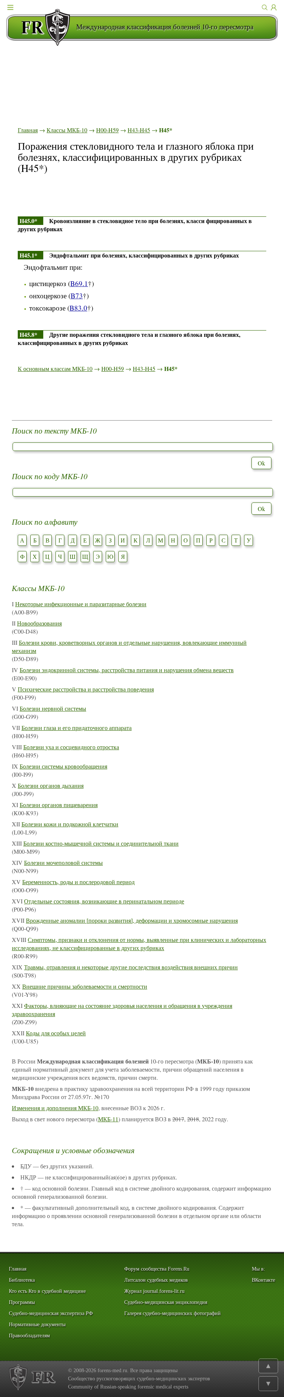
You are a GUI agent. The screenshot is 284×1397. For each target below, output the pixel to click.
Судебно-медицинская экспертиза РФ (51, 1313)
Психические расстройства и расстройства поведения (86, 689)
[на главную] (41, 27)
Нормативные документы (37, 1324)
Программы (22, 1302)
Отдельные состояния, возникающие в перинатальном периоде (104, 901)
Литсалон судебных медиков (156, 1280)
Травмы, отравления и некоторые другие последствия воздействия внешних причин (131, 967)
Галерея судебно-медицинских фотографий (172, 1313)
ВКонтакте (263, 1280)
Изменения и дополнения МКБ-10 (55, 1108)
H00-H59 (107, 130)
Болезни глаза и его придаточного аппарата (76, 727)
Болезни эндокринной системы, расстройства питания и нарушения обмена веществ (127, 670)
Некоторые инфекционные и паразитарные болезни (80, 604)
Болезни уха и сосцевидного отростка (71, 747)
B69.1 (79, 283)
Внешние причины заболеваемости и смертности (84, 986)
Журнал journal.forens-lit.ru (154, 1291)
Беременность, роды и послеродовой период (78, 882)
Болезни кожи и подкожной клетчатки (69, 824)
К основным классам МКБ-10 (55, 368)
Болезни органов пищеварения (59, 805)
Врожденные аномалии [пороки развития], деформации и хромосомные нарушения (132, 920)
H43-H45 (139, 130)
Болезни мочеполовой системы (63, 862)
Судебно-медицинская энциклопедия (165, 1302)
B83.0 (78, 307)
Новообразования (39, 623)
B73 (77, 295)
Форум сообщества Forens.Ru (156, 1269)
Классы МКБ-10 (67, 130)
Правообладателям (29, 1335)
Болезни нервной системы (53, 708)
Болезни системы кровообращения (63, 766)
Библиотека (22, 1280)
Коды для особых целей (56, 1033)
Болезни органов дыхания (51, 785)
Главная (28, 130)
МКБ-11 (108, 1119)
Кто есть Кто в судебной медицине (47, 1291)
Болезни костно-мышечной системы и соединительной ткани (101, 843)
